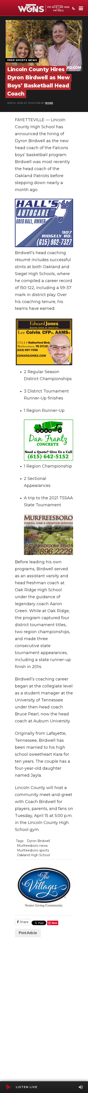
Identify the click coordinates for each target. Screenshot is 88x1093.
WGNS (49, 103)
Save (54, 922)
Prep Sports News (22, 60)
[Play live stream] (8, 1087)
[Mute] (80, 1087)
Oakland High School (33, 855)
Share (24, 922)
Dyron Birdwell (38, 841)
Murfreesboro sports (33, 850)
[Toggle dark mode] (73, 9)
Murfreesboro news (32, 846)
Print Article (28, 933)
